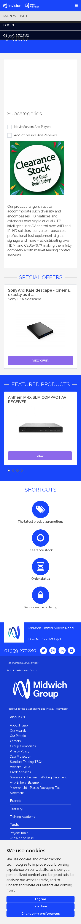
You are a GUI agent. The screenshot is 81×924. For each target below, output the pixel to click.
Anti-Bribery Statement (25, 782)
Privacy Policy (19, 751)
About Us (17, 717)
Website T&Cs (20, 767)
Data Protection (20, 756)
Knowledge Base (22, 838)
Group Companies (23, 746)
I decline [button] (40, 906)
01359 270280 (16, 35)
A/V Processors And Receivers (35, 135)
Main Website (15, 16)
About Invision (20, 725)
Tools (14, 825)
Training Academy (22, 816)
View (40, 455)
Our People (18, 736)
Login (8, 25)
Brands (15, 801)
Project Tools (19, 833)
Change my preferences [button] (40, 913)
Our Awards (18, 730)
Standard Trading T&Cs (26, 761)
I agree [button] (40, 899)
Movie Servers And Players (32, 127)
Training (16, 808)
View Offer (40, 360)
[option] (40, 81)
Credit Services (20, 772)
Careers (15, 741)
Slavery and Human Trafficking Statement (38, 777)
